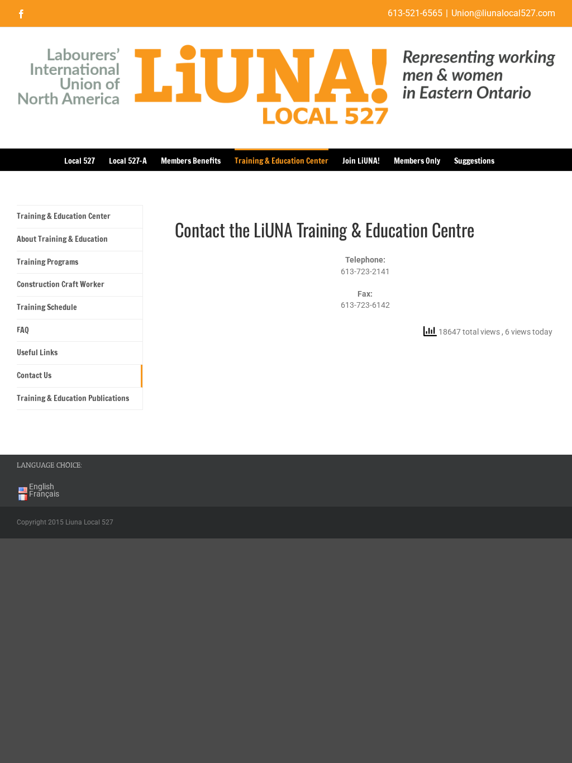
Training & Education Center (64, 216)
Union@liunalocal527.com (503, 13)
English (41, 486)
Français (44, 493)
